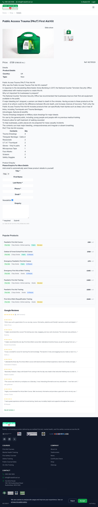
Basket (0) (86, 2)
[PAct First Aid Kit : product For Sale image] (79, 32)
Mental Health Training (10, 452)
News (52, 455)
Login (93, 2)
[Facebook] (4, 439)
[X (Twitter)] (14, 439)
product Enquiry (9, 163)
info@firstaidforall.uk (25, 2)
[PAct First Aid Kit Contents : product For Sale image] (79, 38)
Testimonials (55, 452)
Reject (73, 501)
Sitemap (53, 465)
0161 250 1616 (9, 2)
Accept (82, 501)
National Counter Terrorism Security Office (22, 96)
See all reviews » (9, 410)
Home (5, 13)
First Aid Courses (8, 449)
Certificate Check (57, 459)
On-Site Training (8, 465)
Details (5, 68)
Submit (16, 220)
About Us (54, 449)
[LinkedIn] (9, 439)
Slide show (49, 28)
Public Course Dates (9, 462)
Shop (11, 13)
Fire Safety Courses (9, 455)
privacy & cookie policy (19, 502)
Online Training (8, 459)
